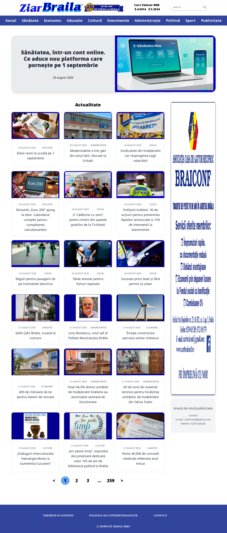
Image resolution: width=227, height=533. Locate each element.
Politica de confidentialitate (113, 515)
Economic (52, 20)
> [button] (122, 480)
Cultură (95, 20)
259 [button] (110, 480)
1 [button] (65, 480)
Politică (173, 20)
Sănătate (30, 20)
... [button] (99, 480)
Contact (160, 515)
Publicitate (211, 20)
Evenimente (118, 20)
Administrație (147, 20)
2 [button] (76, 480)
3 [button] (88, 480)
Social (10, 20)
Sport (191, 20)
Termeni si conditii (58, 515)
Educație (74, 20)
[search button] (204, 7)
